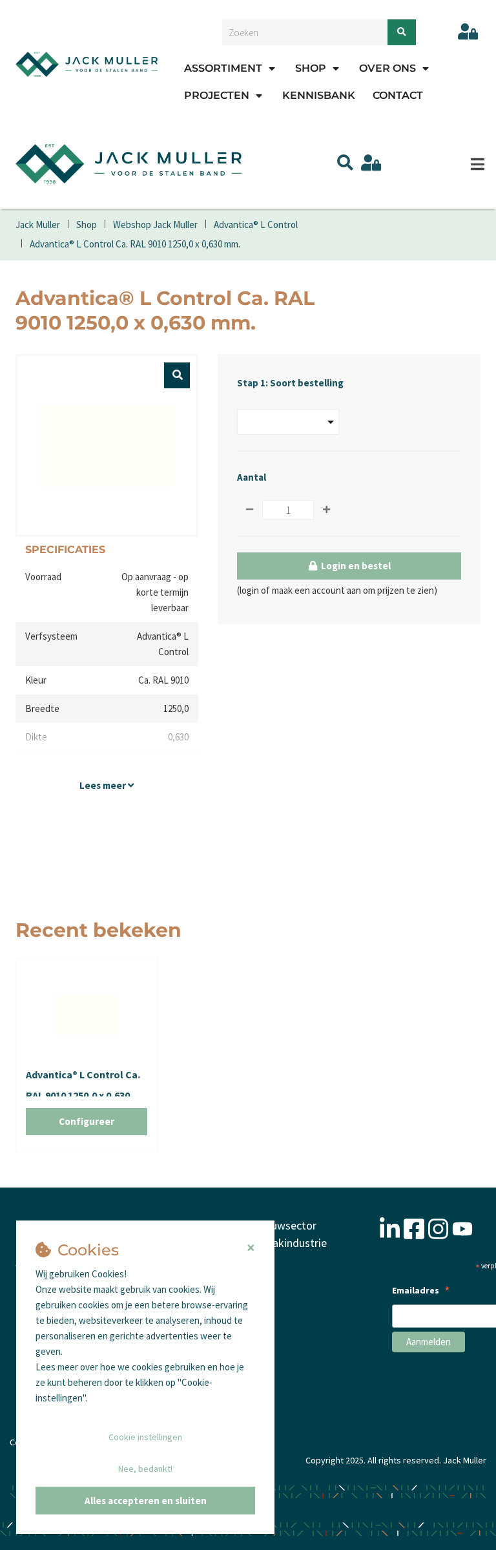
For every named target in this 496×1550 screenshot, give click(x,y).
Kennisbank (318, 95)
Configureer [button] (86, 1121)
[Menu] (477, 164)
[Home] (87, 63)
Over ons (387, 68)
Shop (310, 68)
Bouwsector (287, 1225)
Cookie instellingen (145, 1437)
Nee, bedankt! (145, 1468)
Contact (398, 95)
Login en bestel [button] (355, 566)
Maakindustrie (292, 1242)
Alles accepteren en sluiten (146, 1500)
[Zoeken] (402, 32)
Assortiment (223, 68)
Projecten (216, 95)
